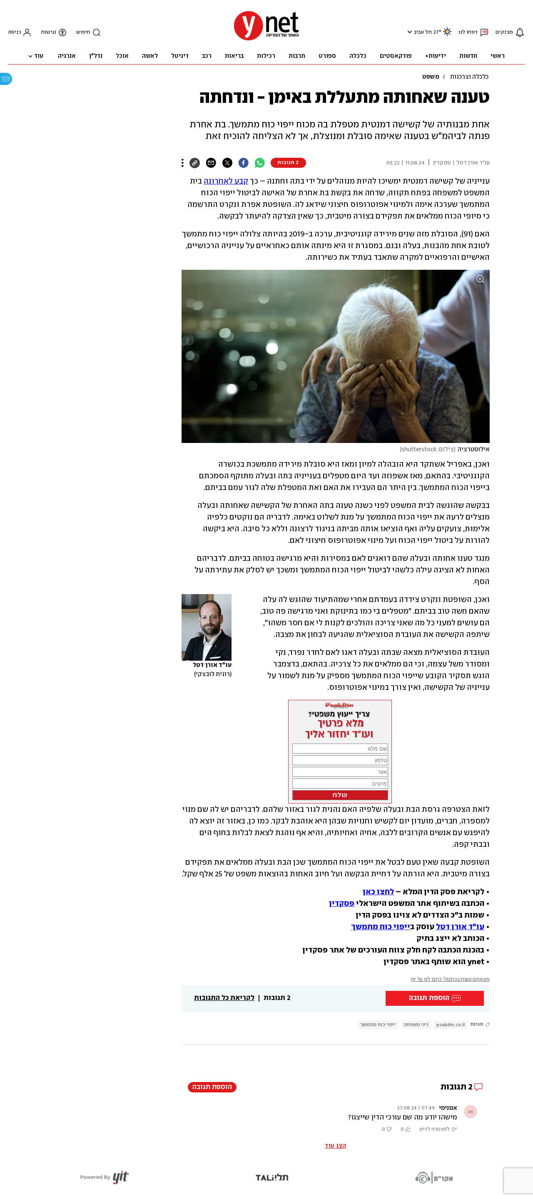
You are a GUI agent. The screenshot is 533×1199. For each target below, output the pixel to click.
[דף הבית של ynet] (266, 39)
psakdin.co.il (450, 1024)
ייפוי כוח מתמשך (378, 1024)
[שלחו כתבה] (211, 163)
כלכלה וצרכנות (469, 77)
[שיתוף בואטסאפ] (259, 163)
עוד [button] (38, 56)
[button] (408, 31)
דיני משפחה (416, 1024)
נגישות (48, 32)
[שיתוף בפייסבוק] (243, 163)
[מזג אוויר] (447, 35)
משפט (430, 77)
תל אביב (423, 32)
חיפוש (83, 32)
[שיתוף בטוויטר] (227, 163)
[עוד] (183, 163)
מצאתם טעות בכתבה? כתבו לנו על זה (450, 979)
